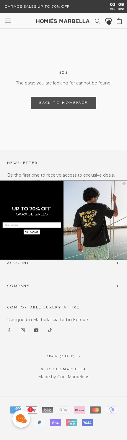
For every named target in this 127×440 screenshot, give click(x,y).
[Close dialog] (124, 183)
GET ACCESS (31, 232)
